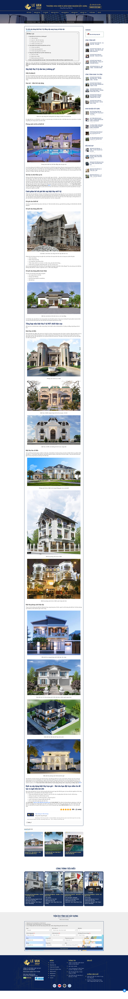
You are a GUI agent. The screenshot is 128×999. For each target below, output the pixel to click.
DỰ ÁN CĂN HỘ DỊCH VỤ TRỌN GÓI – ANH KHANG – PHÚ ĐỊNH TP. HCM (33, 895)
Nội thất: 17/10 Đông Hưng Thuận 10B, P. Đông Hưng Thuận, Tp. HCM (95, 980)
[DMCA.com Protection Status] (27, 978)
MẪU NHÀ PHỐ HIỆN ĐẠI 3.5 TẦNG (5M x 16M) (96, 169)
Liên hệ (99, 12)
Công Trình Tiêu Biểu (54, 967)
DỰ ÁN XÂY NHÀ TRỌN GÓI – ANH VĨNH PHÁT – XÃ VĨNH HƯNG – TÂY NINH (96, 78)
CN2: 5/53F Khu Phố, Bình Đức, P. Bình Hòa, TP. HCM (76, 976)
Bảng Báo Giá (37, 12)
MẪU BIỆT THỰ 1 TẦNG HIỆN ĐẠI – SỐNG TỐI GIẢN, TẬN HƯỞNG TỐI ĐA (33, 853)
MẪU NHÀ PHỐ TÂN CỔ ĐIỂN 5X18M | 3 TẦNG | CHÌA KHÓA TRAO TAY (96, 157)
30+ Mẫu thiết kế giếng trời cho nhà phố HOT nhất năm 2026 (96, 138)
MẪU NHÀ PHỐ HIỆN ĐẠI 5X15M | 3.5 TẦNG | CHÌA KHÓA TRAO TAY (96, 163)
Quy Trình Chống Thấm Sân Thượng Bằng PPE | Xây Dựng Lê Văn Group (96, 113)
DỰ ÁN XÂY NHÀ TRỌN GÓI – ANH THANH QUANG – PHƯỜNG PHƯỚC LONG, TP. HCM (96, 90)
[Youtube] (29, 822)
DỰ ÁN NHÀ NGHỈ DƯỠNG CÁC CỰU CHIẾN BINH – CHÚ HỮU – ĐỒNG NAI (53, 895)
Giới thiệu (29, 12)
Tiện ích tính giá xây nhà (95, 34)
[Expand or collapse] (77, 34)
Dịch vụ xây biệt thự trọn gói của (42, 802)
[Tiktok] (30, 822)
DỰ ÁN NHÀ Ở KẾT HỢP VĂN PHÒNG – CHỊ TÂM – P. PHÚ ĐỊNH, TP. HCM (74, 895)
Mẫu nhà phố (74, 12)
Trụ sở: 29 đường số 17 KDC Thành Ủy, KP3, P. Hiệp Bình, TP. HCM (76, 969)
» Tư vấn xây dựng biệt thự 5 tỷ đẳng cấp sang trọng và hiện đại (58, 22)
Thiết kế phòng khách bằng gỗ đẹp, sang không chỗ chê (96, 132)
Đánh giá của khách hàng (55, 969)
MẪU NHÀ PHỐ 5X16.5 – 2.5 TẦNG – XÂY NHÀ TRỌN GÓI (96, 175)
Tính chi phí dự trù (64, 948)
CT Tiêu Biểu (45, 12)
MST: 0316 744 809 (73, 966)
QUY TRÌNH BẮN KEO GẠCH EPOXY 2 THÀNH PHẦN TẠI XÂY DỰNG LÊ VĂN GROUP (96, 119)
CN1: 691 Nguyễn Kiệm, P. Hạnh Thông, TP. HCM (75, 972)
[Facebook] (27, 822)
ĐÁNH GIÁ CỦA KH (55, 12)
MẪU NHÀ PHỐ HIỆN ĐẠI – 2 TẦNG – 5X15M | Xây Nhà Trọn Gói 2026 (96, 150)
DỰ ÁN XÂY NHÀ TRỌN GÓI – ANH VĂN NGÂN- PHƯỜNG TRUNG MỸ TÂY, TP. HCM (96, 96)
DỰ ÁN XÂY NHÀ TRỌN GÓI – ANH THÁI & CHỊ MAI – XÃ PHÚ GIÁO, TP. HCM (96, 102)
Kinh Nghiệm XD (65, 12)
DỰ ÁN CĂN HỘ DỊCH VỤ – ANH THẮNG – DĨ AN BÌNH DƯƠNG (96, 67)
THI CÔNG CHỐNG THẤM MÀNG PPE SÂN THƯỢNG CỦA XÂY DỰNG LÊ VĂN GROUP (96, 126)
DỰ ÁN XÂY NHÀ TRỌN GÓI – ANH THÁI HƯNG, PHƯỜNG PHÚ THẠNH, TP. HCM (96, 84)
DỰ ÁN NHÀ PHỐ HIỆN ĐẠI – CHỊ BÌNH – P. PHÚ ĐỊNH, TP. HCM (94, 895)
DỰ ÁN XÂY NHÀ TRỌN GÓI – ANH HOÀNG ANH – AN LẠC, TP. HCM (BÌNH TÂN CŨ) (96, 62)
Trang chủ (40, 22)
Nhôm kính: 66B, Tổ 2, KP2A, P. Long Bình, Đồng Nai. (95, 977)
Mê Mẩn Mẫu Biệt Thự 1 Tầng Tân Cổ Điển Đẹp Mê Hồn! (52, 853)
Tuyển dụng (92, 12)
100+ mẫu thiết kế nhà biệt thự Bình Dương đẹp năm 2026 (73, 853)
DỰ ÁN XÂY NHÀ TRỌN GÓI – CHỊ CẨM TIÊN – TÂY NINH (97, 43)
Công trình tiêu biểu (65, 868)
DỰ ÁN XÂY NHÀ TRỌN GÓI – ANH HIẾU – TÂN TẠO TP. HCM (96, 55)
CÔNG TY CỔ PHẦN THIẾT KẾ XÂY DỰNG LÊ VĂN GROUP (76, 963)
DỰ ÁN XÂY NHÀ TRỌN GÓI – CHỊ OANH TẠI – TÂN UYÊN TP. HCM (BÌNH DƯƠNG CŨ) (97, 50)
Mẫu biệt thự (83, 12)
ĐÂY (80, 782)
